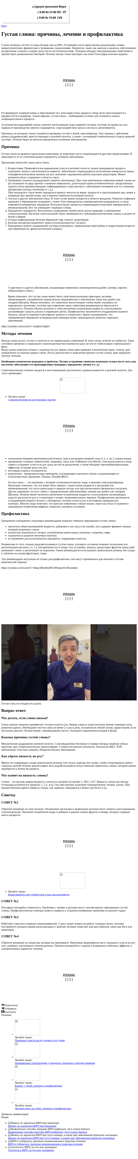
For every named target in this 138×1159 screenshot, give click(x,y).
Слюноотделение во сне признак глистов (32, 399)
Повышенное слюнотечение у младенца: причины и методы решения (55, 1063)
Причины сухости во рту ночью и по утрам (40, 1040)
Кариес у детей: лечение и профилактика (38, 1085)
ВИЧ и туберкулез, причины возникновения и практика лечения (45, 1144)
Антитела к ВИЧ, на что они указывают (31, 1150)
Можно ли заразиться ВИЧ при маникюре (32, 1126)
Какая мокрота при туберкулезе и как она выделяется (38, 894)
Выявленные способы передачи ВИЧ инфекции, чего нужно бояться (47, 1132)
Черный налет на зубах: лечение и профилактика (43, 1108)
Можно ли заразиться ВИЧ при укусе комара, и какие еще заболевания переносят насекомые (61, 1138)
